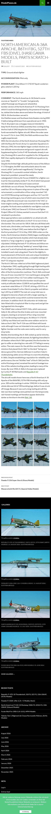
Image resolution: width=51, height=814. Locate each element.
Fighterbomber (7, 40)
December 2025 (7, 768)
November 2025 (7, 772)
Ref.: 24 (28, 397)
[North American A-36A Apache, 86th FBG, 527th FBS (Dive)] (9, 409)
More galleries (8, 674)
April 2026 (5, 751)
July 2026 (4, 738)
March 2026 (5, 755)
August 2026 (6, 733)
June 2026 (5, 742)
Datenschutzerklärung (25, 807)
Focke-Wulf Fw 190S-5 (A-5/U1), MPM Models (17, 665)
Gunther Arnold (34, 66)
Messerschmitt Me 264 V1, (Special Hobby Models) (20, 487)
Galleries (6, 505)
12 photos (16, 579)
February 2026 (6, 759)
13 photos (16, 538)
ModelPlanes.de (8, 3)
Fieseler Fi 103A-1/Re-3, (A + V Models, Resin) (17, 583)
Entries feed (5, 792)
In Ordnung (25, 811)
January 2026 (6, 763)
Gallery (7, 66)
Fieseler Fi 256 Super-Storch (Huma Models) (17, 479)
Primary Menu (48, 3)
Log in (3, 787)
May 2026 (5, 746)
